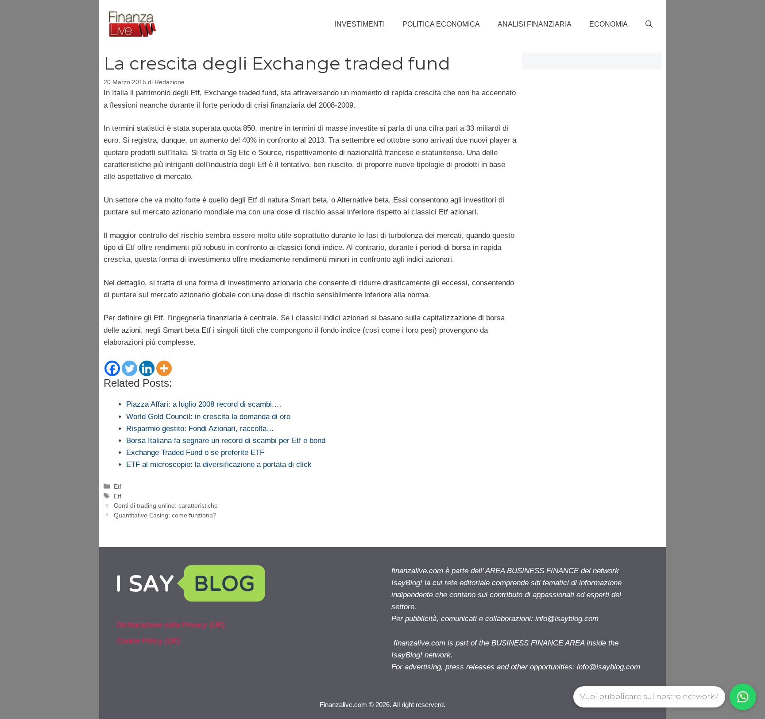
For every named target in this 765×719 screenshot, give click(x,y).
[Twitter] (129, 368)
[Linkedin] (147, 368)
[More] (164, 368)
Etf (117, 486)
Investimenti (360, 24)
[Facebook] (112, 368)
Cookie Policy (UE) (148, 641)
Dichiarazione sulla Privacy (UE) (171, 625)
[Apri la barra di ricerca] (649, 24)
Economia (608, 24)
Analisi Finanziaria (535, 24)
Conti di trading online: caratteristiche (166, 505)
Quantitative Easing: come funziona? (165, 515)
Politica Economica (441, 24)
